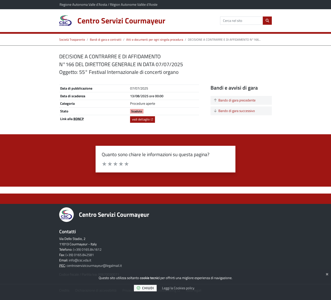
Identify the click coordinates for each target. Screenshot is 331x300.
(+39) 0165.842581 (80, 254)
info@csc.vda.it (80, 260)
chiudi (148, 288)
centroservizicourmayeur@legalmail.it (94, 265)
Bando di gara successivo (236, 110)
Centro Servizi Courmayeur (114, 214)
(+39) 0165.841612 (87, 249)
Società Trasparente (72, 39)
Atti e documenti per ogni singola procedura (154, 39)
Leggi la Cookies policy (178, 288)
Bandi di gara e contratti (105, 39)
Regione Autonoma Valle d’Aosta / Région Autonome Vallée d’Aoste (108, 4)
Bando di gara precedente (237, 100)
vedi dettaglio (143, 119)
